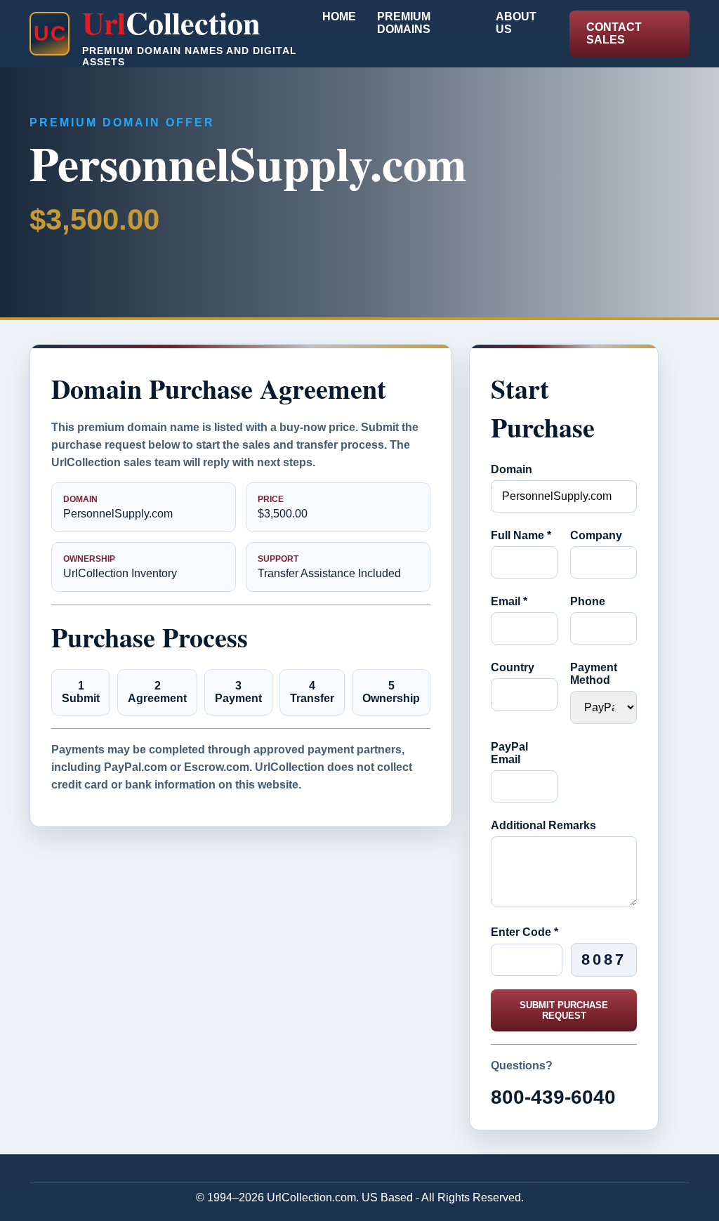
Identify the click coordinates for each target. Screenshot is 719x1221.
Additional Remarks (543, 825)
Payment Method (593, 673)
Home (339, 16)
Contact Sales (614, 33)
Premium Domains (403, 23)
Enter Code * (524, 932)
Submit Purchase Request (564, 1010)
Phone (587, 601)
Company (596, 535)
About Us (516, 23)
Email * (509, 601)
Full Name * (521, 535)
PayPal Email (509, 753)
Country (512, 667)
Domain (511, 469)
